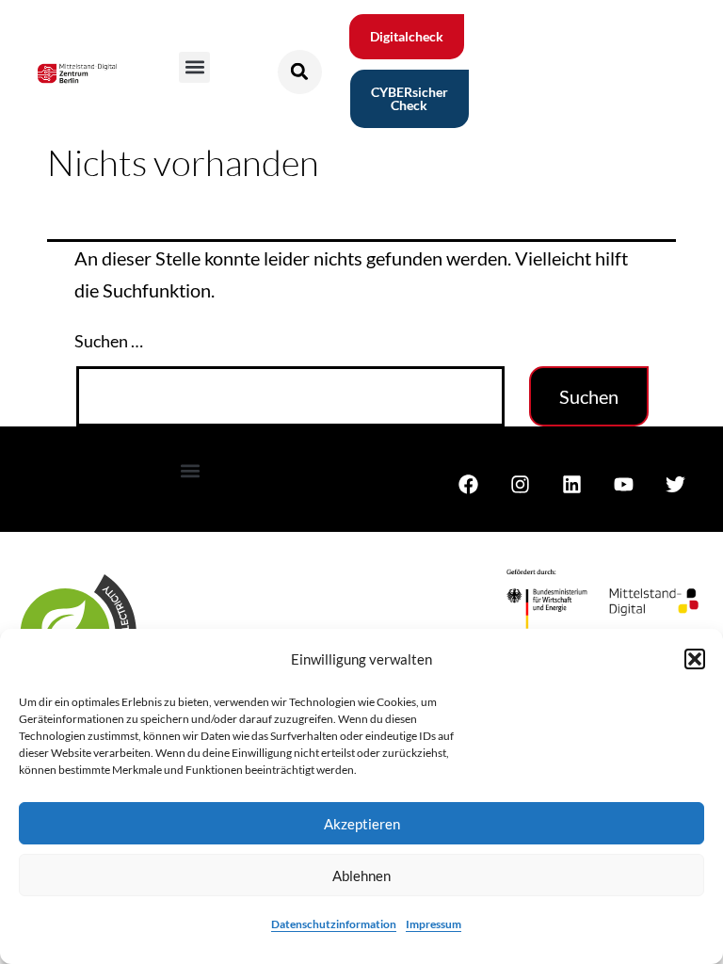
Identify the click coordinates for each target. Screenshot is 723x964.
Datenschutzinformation (333, 924)
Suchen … (108, 340)
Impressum (433, 924)
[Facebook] (468, 484)
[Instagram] (519, 484)
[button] (694, 659)
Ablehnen (361, 875)
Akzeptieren (362, 823)
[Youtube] (623, 484)
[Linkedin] (571, 484)
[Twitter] (675, 484)
